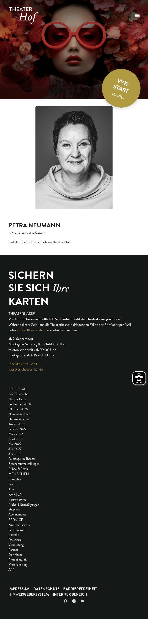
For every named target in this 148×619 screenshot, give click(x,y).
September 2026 (19, 404)
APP (11, 569)
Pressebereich (17, 559)
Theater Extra (17, 399)
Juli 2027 (14, 453)
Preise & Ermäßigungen (23, 504)
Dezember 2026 (19, 419)
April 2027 (15, 439)
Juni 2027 (15, 448)
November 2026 (19, 414)
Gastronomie (16, 529)
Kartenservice (17, 499)
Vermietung (16, 544)
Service (15, 519)
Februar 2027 (17, 428)
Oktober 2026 (18, 409)
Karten (15, 494)
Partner (13, 549)
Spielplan (17, 389)
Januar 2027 (16, 424)
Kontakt (13, 534)
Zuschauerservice (19, 524)
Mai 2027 (14, 443)
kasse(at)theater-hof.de (25, 369)
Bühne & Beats (18, 468)
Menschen (18, 474)
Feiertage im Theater (21, 458)
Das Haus (14, 539)
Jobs (11, 489)
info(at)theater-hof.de (33, 330)
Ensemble (14, 479)
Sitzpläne (14, 509)
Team (11, 484)
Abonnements (17, 514)
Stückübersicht (18, 394)
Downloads (15, 554)
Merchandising (17, 564)
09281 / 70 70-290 (22, 364)
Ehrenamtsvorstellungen (24, 463)
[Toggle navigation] (137, 15)
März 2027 (15, 434)
